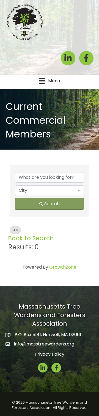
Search (52, 204)
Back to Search (31, 238)
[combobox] (49, 190)
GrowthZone (62, 267)
